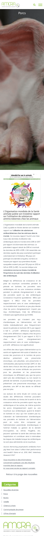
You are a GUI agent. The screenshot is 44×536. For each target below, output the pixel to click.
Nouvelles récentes (11, 490)
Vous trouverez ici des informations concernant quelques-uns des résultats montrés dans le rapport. (19, 463)
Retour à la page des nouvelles (22, 474)
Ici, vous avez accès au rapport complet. (19, 468)
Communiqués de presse (13, 509)
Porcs (5, 494)
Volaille (6, 502)
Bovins (5, 498)
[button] (40, 5)
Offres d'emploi (9, 513)
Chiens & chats (9, 506)
